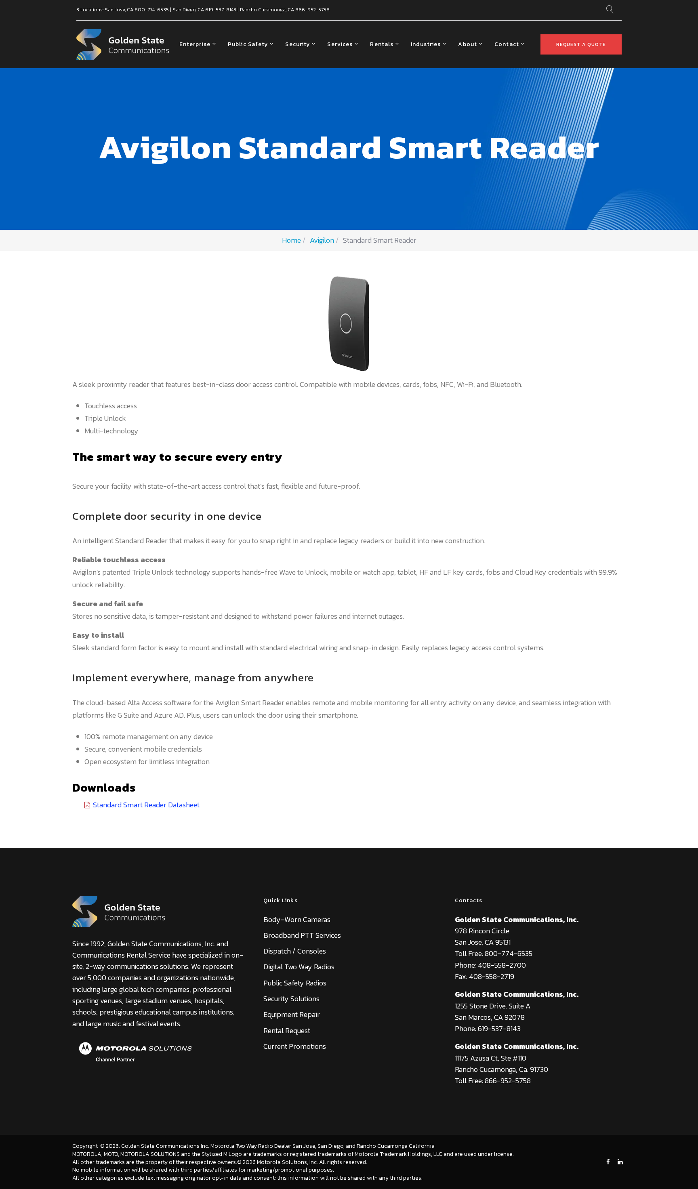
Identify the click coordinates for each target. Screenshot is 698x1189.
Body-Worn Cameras (296, 919)
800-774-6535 (152, 9)
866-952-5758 (312, 9)
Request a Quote (581, 44)
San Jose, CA (119, 9)
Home (291, 240)
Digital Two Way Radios (298, 966)
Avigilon (322, 240)
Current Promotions (294, 1046)
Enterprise (194, 44)
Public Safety (248, 44)
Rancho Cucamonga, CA (267, 9)
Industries (426, 44)
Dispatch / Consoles (294, 950)
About (467, 44)
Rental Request (286, 1030)
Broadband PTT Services (302, 935)
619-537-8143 (220, 9)
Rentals (381, 44)
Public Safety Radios (294, 982)
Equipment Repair (291, 1014)
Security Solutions (291, 998)
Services (340, 44)
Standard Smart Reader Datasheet (146, 804)
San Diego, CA (188, 9)
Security (297, 44)
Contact (506, 44)
